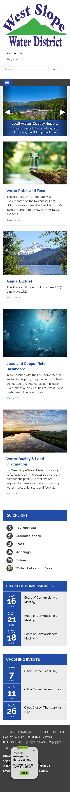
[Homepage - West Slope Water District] (35, 25)
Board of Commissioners (30, 586)
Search (55, 69)
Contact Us (14, 53)
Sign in (43, 771)
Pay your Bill (15, 59)
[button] (7, 111)
